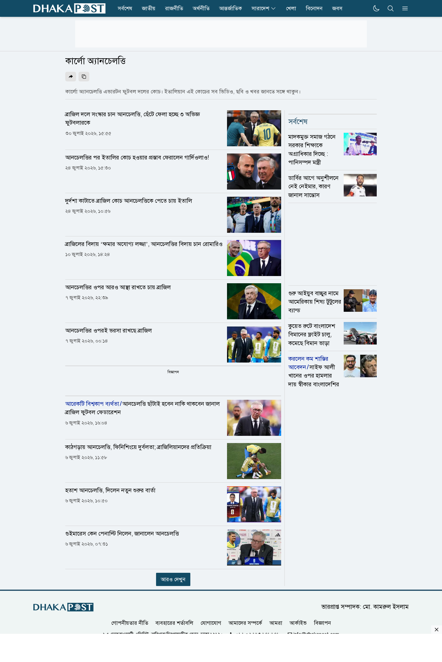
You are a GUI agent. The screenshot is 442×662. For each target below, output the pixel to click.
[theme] (376, 8)
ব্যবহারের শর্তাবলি (174, 623)
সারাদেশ (260, 8)
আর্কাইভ (298, 623)
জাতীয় (148, 8)
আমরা (275, 623)
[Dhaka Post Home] (63, 607)
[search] (390, 8)
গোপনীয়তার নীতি (129, 623)
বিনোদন (314, 8)
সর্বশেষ (125, 8)
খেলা (291, 8)
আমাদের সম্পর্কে (245, 623)
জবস (337, 8)
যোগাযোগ (211, 623)
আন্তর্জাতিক (230, 8)
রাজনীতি (174, 8)
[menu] (403, 8)
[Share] (70, 76)
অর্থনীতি (201, 8)
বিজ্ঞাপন (322, 623)
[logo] (69, 8)
